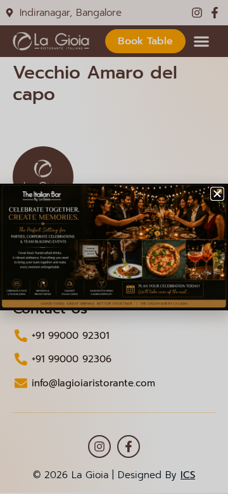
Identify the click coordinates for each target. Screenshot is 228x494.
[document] (114, 247)
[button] (217, 194)
